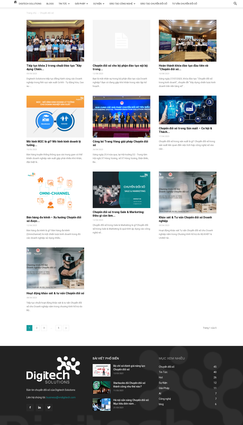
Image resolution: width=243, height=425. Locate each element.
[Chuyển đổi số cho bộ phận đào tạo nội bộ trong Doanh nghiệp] (121, 41)
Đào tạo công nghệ (121, 3)
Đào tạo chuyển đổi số (154, 3)
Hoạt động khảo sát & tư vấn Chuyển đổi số (55, 293)
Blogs (50, 3)
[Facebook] (30, 407)
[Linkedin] (39, 407)
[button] (235, 4)
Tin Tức (63, 3)
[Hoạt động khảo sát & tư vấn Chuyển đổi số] (55, 268)
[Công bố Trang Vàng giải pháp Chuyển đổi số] (121, 117)
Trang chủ (31, 13)
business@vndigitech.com (61, 397)
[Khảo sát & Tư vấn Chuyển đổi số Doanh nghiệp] (187, 192)
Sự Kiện (97, 3)
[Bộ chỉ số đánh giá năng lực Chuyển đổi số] (101, 370)
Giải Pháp (80, 3)
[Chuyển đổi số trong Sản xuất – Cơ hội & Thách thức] (187, 110)
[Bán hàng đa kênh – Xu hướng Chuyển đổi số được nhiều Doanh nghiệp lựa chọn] (55, 192)
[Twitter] (48, 407)
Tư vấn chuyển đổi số (184, 3)
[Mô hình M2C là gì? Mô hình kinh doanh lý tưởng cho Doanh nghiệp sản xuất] (55, 117)
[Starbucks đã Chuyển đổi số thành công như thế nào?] (101, 387)
